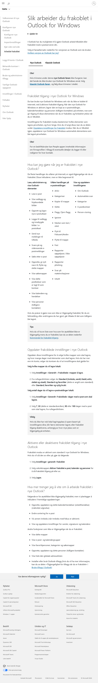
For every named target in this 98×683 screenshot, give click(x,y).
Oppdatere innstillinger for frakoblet (49, 128)
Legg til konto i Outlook (13, 60)
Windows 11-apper (9, 614)
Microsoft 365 (7, 606)
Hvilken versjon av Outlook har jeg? (43, 53)
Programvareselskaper (41, 654)
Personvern (38, 678)
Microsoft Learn (39, 634)
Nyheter (6, 106)
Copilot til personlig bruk (10, 602)
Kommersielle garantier (42, 614)
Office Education (71, 606)
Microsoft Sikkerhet (9, 634)
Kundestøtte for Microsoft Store (44, 598)
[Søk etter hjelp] (9, 3)
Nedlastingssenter (40, 594)
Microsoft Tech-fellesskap (43, 642)
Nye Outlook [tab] (35, 62)
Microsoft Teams (8, 654)
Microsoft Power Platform (42, 650)
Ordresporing (39, 606)
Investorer (69, 642)
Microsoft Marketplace (42, 646)
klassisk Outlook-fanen (40, 84)
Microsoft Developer (41, 630)
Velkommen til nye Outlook (11, 19)
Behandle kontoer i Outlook (11, 68)
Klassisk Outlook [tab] (52, 62)
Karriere (68, 630)
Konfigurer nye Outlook (9, 29)
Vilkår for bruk (49, 678)
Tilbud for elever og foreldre (75, 614)
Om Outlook (8, 112)
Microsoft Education (72, 590)
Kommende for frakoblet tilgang (44, 337)
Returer (37, 602)
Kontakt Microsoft (26, 678)
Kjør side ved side (12, 46)
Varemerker (61, 678)
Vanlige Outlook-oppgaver (10, 86)
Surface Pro (6, 590)
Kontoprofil (38, 590)
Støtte (5, 9)
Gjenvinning (38, 610)
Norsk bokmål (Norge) (13, 666)
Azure (5, 638)
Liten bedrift (7, 659)
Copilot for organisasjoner (11, 598)
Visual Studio (39, 659)
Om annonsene (72, 678)
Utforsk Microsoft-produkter (11, 610)
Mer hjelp (7, 118)
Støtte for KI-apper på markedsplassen (46, 638)
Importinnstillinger (12, 42)
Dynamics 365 (7, 642)
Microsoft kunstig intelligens (12, 630)
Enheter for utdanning (73, 594)
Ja (57, 576)
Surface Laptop (7, 594)
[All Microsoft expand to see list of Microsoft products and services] (3, 3)
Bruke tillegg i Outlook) (42, 567)
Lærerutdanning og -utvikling (75, 610)
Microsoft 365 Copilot (9, 650)
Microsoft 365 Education (73, 602)
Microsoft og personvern (73, 638)
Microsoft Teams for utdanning (75, 598)
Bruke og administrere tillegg (12, 77)
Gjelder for (33, 34)
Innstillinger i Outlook (12, 93)
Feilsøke (6, 100)
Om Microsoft (70, 634)
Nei (72, 576)
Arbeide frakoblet (12, 51)
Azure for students (72, 618)
